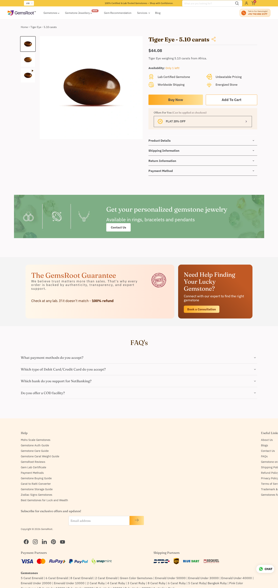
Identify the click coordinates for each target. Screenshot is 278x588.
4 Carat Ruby (116, 583)
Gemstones (50, 13)
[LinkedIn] (42, 537)
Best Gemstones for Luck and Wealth (44, 500)
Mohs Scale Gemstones (35, 440)
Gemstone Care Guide (35, 451)
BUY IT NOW (175, 100)
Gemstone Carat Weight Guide (40, 456)
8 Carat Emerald (81, 578)
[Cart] (253, 3)
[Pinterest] (51, 537)
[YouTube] (61, 537)
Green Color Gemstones (136, 578)
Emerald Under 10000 (69, 583)
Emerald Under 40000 (236, 578)
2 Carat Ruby (96, 583)
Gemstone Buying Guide (36, 478)
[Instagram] (33, 537)
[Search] (237, 3)
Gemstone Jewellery (77, 13)
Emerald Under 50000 (170, 578)
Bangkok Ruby (217, 583)
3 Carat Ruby (136, 583)
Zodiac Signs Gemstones (36, 494)
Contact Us (118, 227)
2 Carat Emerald (106, 578)
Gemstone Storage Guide (37, 489)
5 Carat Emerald (32, 578)
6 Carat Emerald (57, 578)
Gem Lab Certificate (33, 467)
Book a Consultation (201, 309)
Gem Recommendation (117, 13)
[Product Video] (27, 75)
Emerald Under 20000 (36, 583)
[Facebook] (24, 537)
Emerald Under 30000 (203, 578)
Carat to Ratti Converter (36, 483)
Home (24, 27)
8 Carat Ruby (156, 583)
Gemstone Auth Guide (35, 445)
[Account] (246, 3)
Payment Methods (32, 473)
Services (142, 13)
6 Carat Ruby (177, 583)
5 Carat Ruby (197, 583)
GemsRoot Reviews (33, 462)
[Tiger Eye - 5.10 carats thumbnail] (27, 44)
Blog (157, 13)
